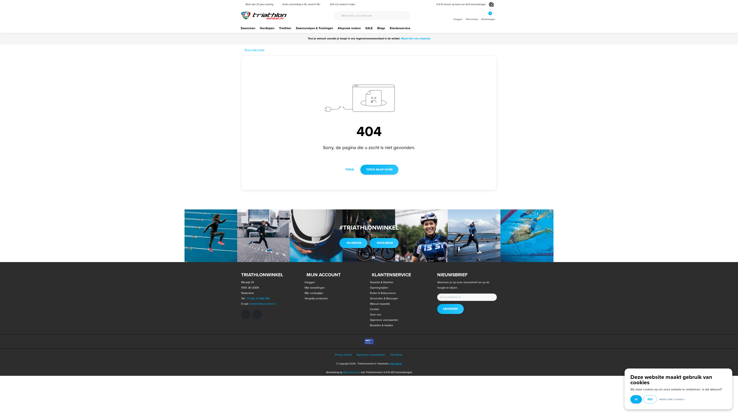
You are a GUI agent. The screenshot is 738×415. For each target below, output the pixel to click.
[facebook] (245, 314)
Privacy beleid (343, 355)
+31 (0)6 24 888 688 (257, 298)
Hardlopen (267, 28)
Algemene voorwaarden (371, 355)
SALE (369, 28)
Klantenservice (400, 28)
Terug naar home (379, 170)
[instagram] (257, 314)
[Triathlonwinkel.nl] (264, 15)
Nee (650, 399)
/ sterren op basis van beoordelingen (461, 4)
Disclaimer (396, 355)
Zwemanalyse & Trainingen (314, 28)
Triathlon (285, 28)
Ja (636, 399)
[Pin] (369, 341)
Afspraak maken (349, 28)
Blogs (381, 28)
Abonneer (450, 309)
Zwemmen (248, 28)
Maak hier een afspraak (415, 39)
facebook (354, 243)
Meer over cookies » (672, 399)
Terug (349, 170)
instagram (385, 243)
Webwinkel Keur (351, 372)
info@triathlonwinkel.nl (262, 304)
